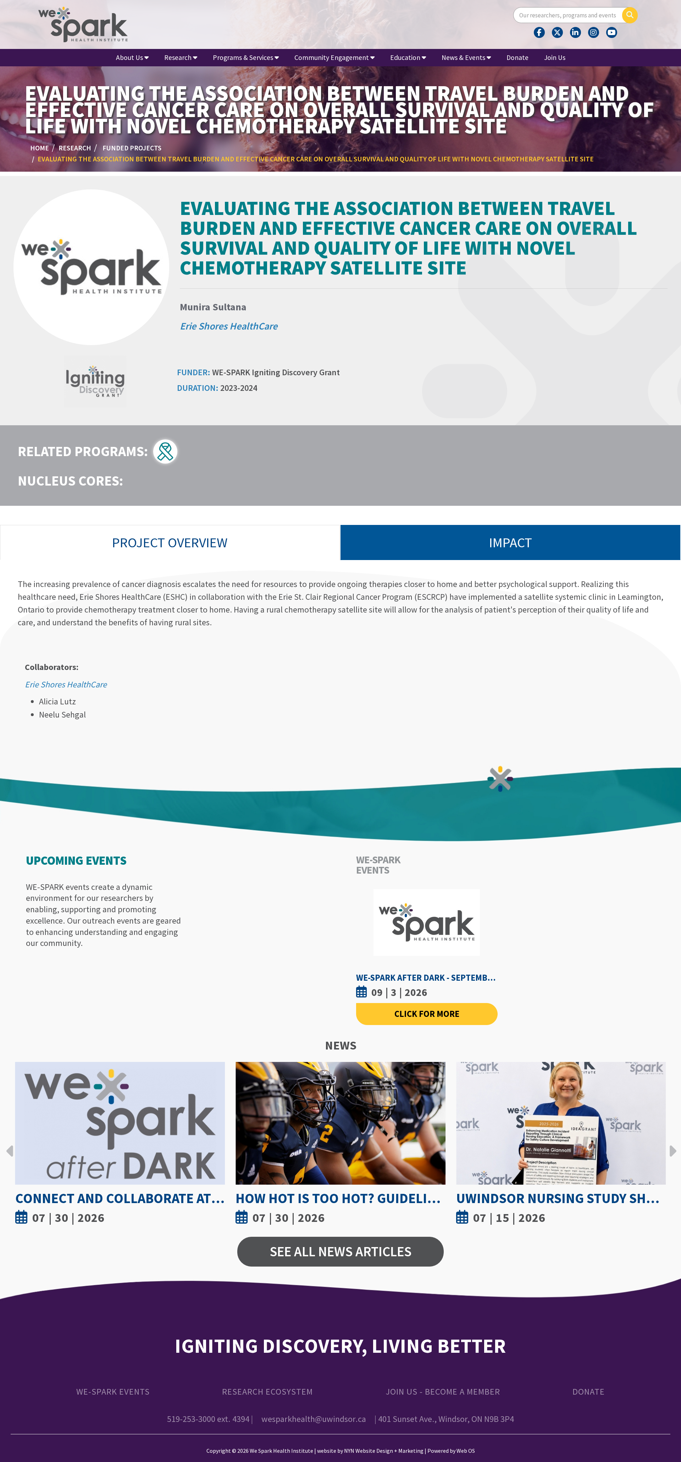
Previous (9, 1145)
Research (75, 148)
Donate (517, 57)
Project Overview (170, 542)
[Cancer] (168, 450)
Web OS (465, 1450)
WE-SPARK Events (113, 1391)
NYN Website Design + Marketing (383, 1450)
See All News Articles (340, 1251)
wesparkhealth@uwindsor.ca (313, 1418)
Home (39, 148)
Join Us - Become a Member (443, 1391)
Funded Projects (132, 148)
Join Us (554, 57)
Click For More (426, 1013)
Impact (510, 542)
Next (671, 1145)
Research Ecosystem (267, 1391)
